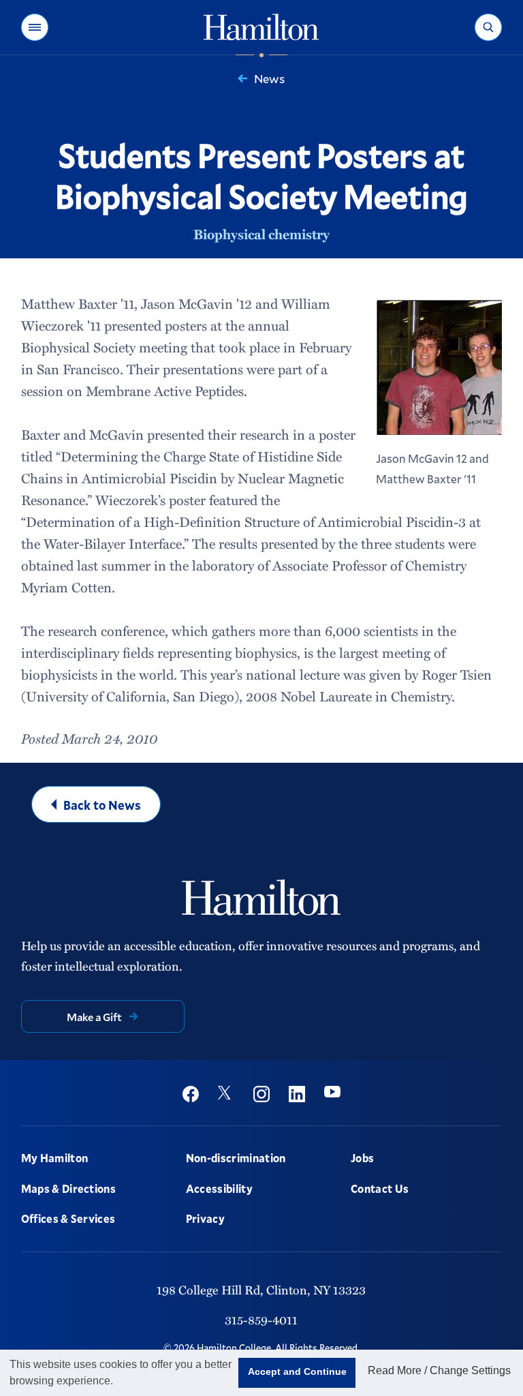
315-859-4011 (261, 1319)
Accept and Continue (297, 1371)
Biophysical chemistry (261, 234)
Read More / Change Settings (439, 1370)
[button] (35, 27)
